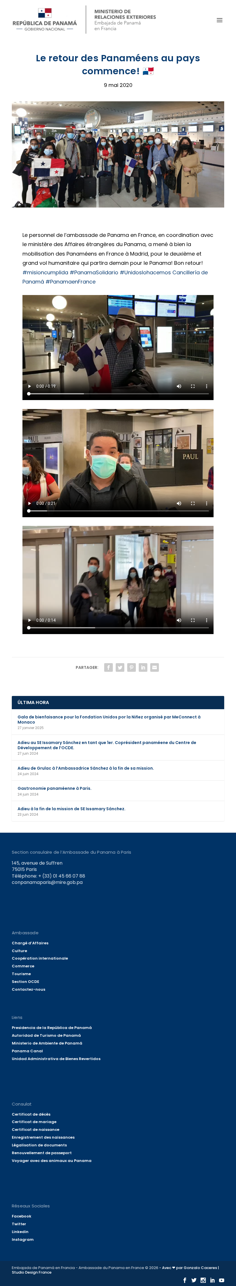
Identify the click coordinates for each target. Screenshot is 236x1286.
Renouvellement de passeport (42, 1153)
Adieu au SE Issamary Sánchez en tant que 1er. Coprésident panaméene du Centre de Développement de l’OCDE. (107, 745)
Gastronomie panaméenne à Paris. (55, 788)
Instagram (23, 1239)
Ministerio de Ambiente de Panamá (47, 1043)
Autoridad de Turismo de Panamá (46, 1035)
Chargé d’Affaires (30, 943)
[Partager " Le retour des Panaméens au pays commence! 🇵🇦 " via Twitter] (120, 667)
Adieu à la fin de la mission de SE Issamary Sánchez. (71, 809)
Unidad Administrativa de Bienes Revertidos (56, 1058)
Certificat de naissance (35, 1129)
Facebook (21, 1216)
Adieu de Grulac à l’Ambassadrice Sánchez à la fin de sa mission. (86, 768)
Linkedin (20, 1231)
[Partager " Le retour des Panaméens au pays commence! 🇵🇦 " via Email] (154, 667)
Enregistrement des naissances (43, 1137)
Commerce (23, 966)
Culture (19, 951)
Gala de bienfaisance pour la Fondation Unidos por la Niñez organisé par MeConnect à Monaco (109, 719)
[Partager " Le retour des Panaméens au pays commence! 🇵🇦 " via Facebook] (108, 667)
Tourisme (21, 974)
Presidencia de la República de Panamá (52, 1027)
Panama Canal (27, 1051)
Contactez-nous (28, 989)
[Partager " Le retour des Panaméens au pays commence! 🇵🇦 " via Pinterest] (131, 667)
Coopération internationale (40, 958)
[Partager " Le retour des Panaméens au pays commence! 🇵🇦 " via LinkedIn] (143, 667)
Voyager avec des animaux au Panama (52, 1160)
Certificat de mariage (34, 1122)
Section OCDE (25, 981)
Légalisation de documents (39, 1145)
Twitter (19, 1224)
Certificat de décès (31, 1114)
